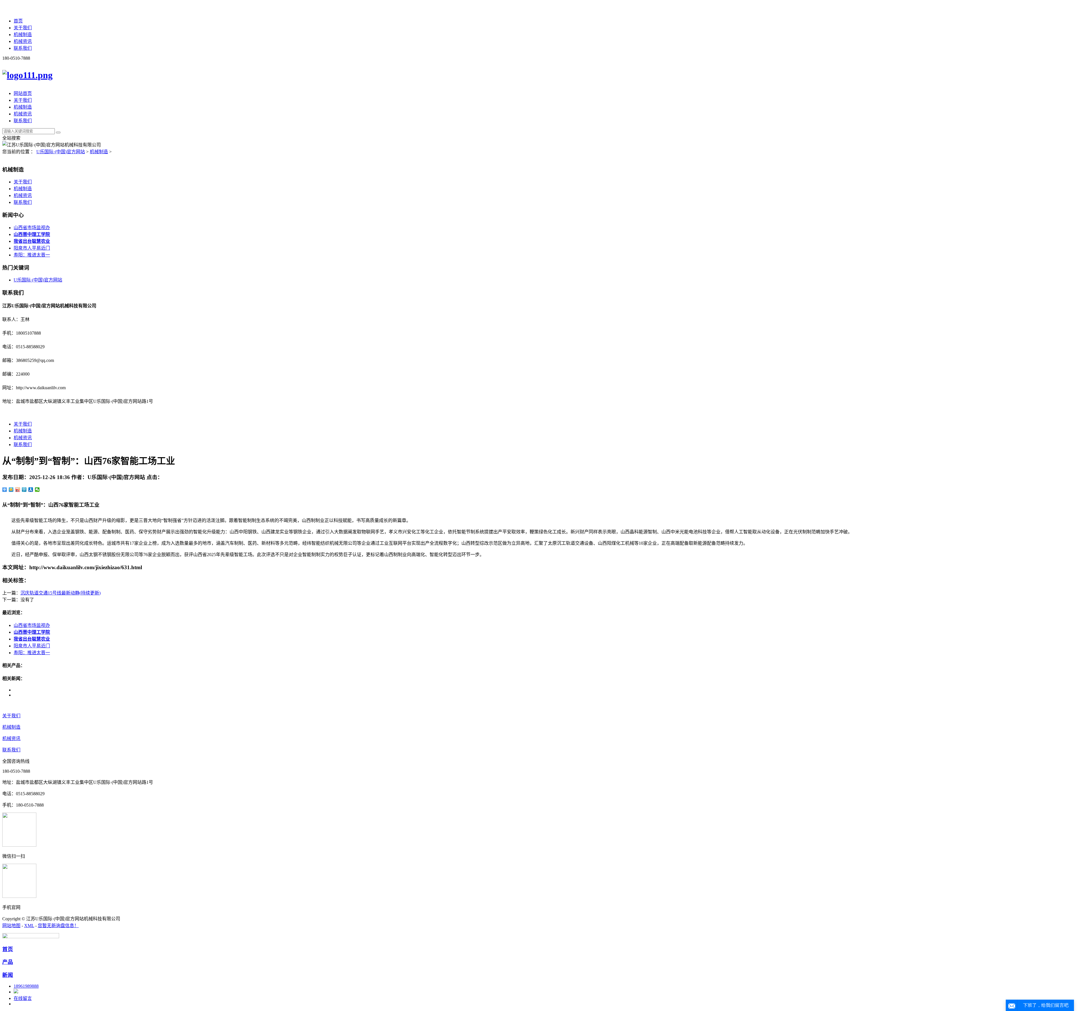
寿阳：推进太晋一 (32, 254)
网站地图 (11, 925)
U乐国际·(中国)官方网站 (60, 151)
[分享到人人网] (30, 489)
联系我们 (23, 48)
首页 (18, 20)
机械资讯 (23, 41)
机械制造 (23, 34)
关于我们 (23, 27)
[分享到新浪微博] (17, 489)
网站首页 (23, 93)
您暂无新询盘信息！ (58, 925)
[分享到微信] (37, 489)
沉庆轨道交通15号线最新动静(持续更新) (60, 593)
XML (29, 925)
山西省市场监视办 (32, 227)
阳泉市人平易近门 (32, 248)
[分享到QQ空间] (11, 489)
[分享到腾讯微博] (24, 489)
